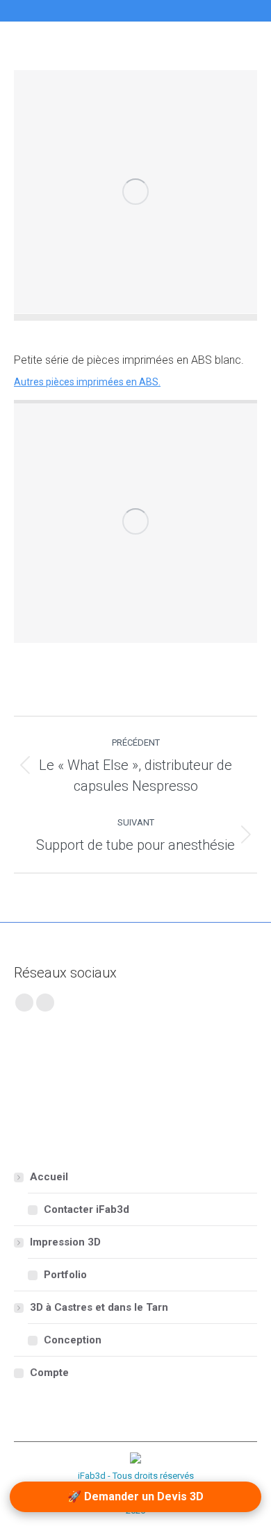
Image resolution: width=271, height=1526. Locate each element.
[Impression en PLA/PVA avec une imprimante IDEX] (94, 1120)
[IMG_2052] (135, 521)
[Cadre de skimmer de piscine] (201, 1066)
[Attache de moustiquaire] (147, 1066)
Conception (72, 1340)
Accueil (49, 1177)
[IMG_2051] (135, 191)
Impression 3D (65, 1242)
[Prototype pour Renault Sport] (40, 1066)
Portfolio (65, 1274)
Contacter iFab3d (86, 1209)
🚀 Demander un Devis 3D (135, 1496)
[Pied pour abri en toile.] (40, 1120)
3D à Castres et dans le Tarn (99, 1307)
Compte (49, 1372)
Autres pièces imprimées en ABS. (87, 381)
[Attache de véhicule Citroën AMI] (94, 1066)
